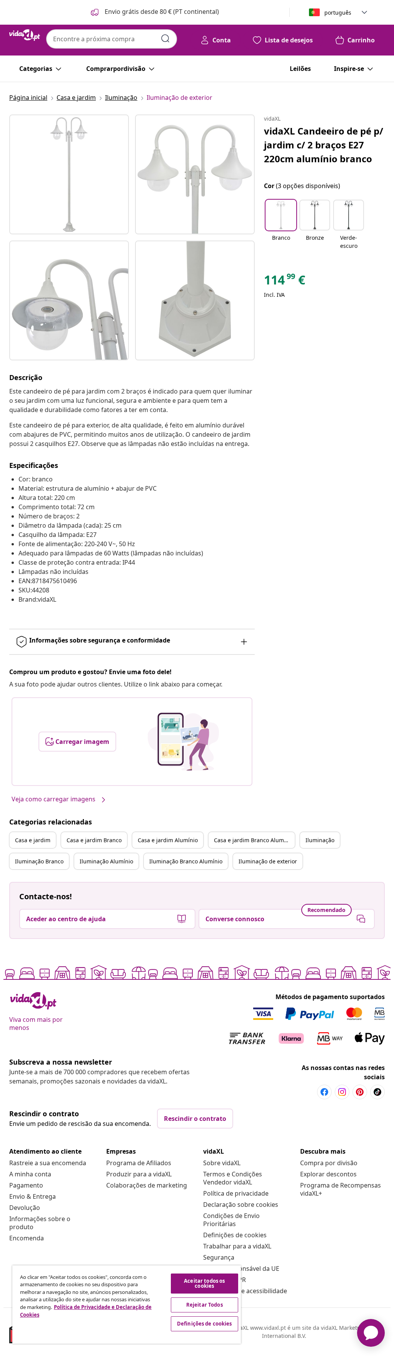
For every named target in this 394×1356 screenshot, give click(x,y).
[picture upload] (183, 741)
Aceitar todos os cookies (204, 1283)
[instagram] (342, 1092)
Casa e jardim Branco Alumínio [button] (254, 840)
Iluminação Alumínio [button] (106, 861)
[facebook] (324, 1092)
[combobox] (111, 39)
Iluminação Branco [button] (39, 861)
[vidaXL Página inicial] (24, 35)
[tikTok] (377, 1092)
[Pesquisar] (165, 38)
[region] (126, 1304)
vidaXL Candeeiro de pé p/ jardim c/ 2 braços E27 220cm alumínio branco (323, 144)
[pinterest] (360, 1092)
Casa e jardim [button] (32, 840)
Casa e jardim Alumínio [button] (168, 840)
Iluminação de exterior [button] (268, 861)
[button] (154, 12)
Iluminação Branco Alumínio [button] (185, 861)
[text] (284, 281)
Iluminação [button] (320, 840)
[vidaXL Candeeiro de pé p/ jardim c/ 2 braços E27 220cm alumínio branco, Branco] (69, 174)
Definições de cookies (235, 1235)
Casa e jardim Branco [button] (94, 840)
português (337, 12)
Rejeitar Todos (204, 1304)
